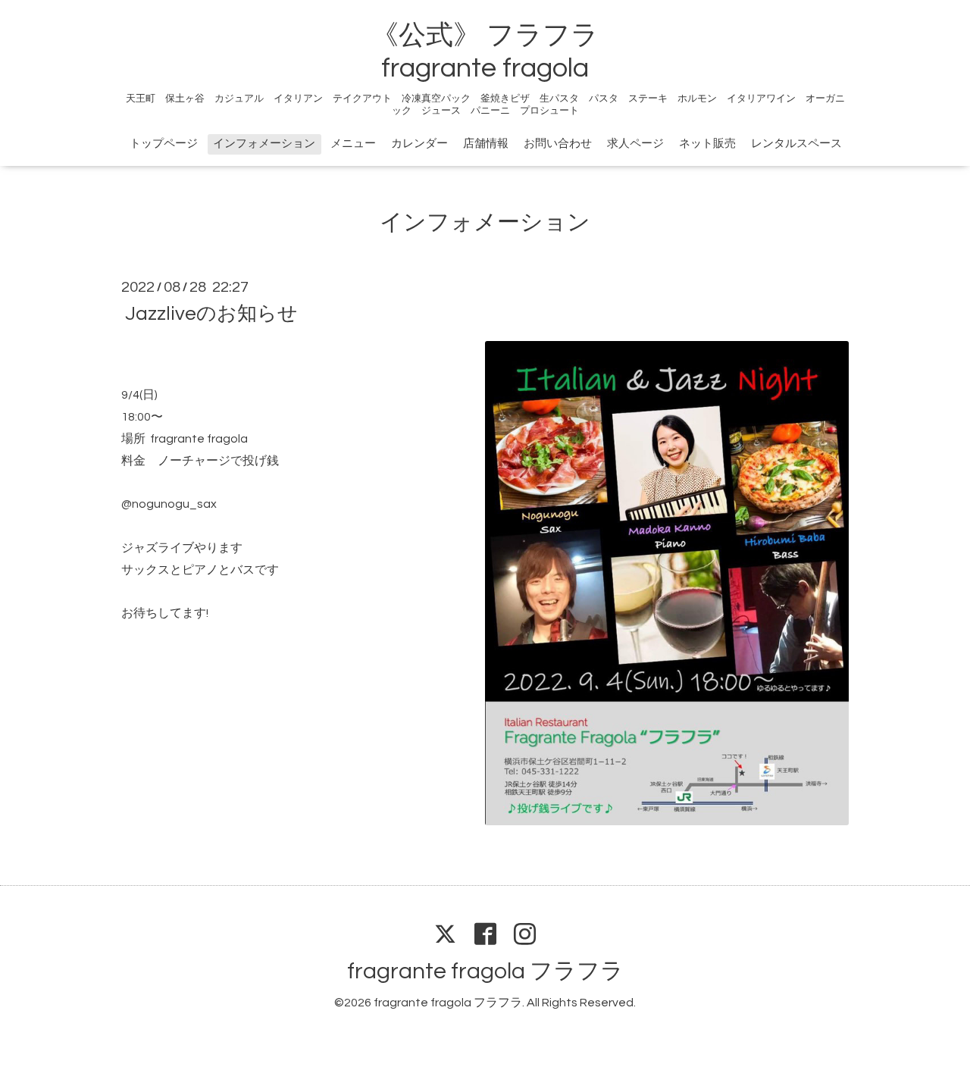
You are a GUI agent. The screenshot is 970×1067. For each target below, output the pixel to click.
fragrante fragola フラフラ (485, 971)
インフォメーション (264, 143)
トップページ (164, 143)
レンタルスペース (796, 143)
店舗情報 (485, 143)
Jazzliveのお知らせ (211, 314)
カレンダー (419, 143)
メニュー (353, 143)
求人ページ (635, 143)
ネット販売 (707, 143)
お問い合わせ (558, 143)
